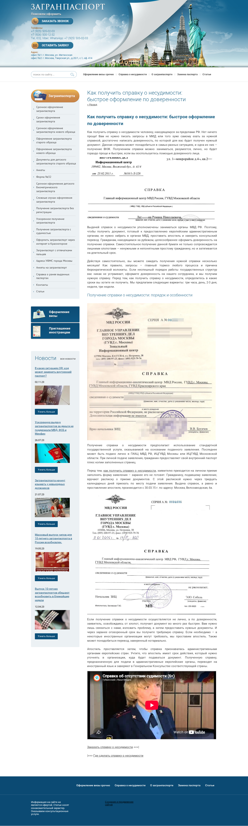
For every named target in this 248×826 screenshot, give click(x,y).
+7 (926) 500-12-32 (43, 34)
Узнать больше (46, 411)
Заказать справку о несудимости (110, 747)
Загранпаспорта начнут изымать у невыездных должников (50, 484)
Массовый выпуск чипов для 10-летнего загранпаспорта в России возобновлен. (53, 538)
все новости (68, 358)
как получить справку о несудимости (129, 470)
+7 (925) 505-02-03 (43, 31)
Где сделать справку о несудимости (118, 755)
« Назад (92, 104)
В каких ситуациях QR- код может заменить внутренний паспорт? (53, 372)
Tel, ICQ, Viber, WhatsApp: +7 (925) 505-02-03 (59, 38)
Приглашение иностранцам (60, 330)
